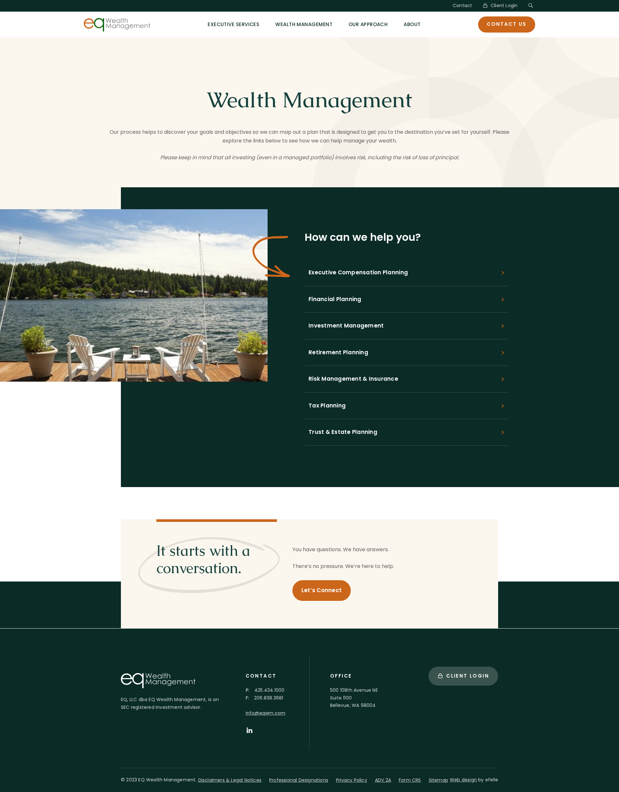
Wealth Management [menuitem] (303, 24)
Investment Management (346, 325)
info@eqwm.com (266, 713)
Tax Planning (327, 405)
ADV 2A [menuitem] (383, 780)
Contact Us (506, 24)
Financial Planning (335, 299)
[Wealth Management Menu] (339, 24)
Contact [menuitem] (462, 5)
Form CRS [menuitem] (410, 780)
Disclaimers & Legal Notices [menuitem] (229, 780)
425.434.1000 (269, 690)
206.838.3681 (268, 698)
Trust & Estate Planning (343, 432)
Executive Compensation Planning (358, 272)
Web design (463, 780)
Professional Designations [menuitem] (298, 780)
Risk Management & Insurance (353, 379)
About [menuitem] (412, 24)
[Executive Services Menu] (266, 24)
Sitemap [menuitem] (438, 780)
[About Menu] (427, 24)
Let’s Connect (321, 590)
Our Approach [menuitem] (368, 24)
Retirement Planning (338, 352)
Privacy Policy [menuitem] (351, 780)
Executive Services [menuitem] (233, 24)
